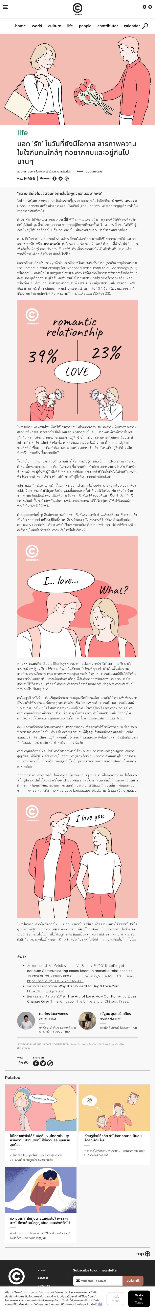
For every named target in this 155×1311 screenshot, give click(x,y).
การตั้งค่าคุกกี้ (115, 1298)
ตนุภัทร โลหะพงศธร (38, 171)
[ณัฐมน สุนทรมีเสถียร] (87, 1021)
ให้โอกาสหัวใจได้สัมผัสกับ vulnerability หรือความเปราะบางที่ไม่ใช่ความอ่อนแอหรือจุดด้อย (40, 1140)
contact (43, 1277)
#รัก (121, 1044)
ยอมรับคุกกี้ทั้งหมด (139, 1298)
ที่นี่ (100, 1304)
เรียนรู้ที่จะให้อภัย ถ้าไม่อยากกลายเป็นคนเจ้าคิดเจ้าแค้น (113, 1138)
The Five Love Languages (70, 790)
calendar (132, 26)
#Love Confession (55, 1044)
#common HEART (29, 1044)
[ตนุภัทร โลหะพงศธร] (26, 1021)
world (37, 26)
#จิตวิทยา (102, 1044)
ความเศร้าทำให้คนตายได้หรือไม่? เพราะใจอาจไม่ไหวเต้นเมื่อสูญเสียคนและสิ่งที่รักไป (40, 1220)
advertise (44, 1285)
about (42, 1270)
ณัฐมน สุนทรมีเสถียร (60, 171)
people (85, 26)
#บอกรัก (113, 1044)
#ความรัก (75, 1044)
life (70, 26)
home (20, 26)
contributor (107, 26)
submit (133, 1280)
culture (54, 26)
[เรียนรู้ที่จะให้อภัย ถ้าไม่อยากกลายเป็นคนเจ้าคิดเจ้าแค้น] (114, 1107)
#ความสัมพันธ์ (88, 1044)
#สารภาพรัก (23, 1048)
